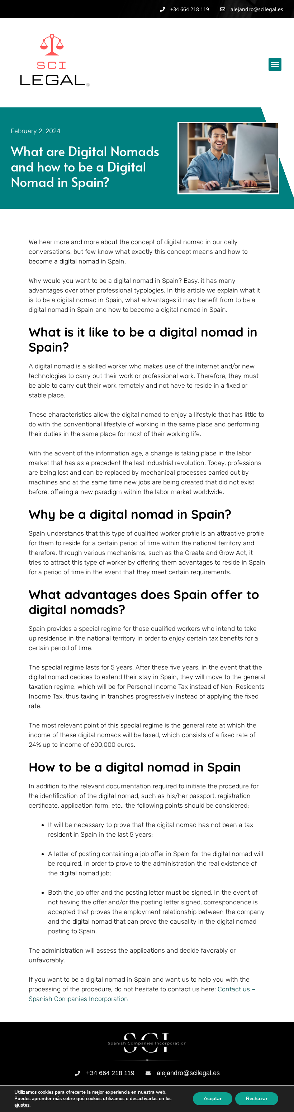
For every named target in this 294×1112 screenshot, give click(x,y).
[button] (275, 64)
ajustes (21, 1105)
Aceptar (213, 1098)
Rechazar (256, 1098)
